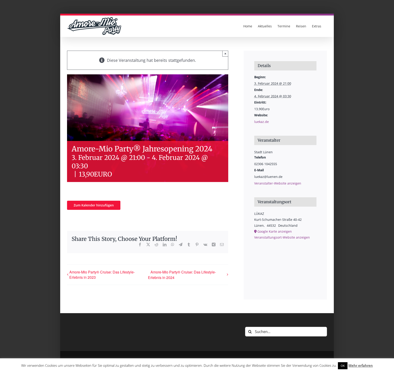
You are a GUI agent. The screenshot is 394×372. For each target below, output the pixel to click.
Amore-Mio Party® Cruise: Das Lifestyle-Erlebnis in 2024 (182, 274)
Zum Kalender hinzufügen (94, 205)
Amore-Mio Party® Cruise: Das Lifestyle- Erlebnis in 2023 (102, 274)
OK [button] (343, 366)
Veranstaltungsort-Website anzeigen (282, 237)
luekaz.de (261, 122)
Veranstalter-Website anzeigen (277, 183)
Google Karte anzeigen (274, 231)
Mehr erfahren (360, 365)
